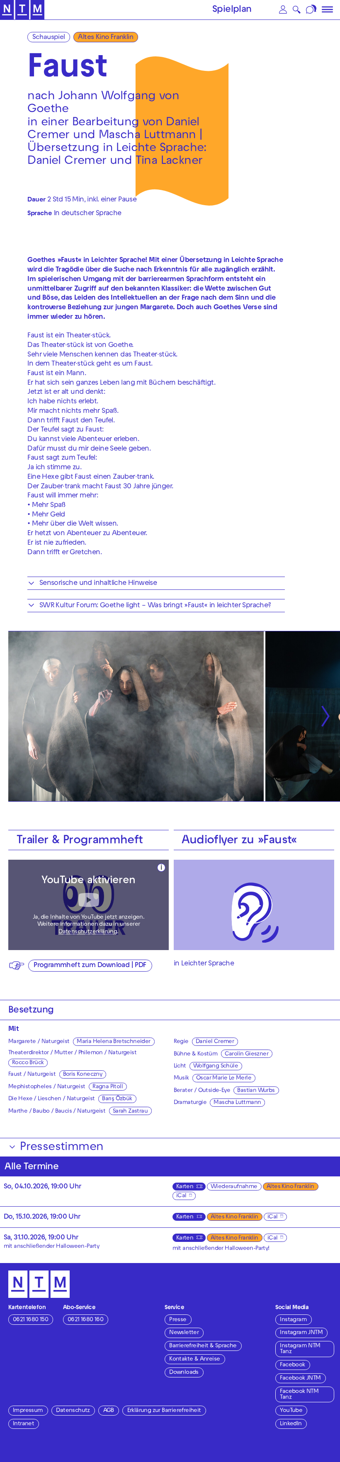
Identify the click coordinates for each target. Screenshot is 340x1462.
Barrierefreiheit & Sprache (202, 1346)
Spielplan (232, 10)
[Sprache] (311, 9)
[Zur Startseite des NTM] (22, 10)
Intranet (23, 1424)
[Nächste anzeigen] (325, 716)
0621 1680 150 (30, 1320)
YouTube (291, 1411)
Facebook (292, 1365)
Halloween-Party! (247, 1248)
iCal (181, 1196)
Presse (177, 1320)
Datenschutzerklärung (87, 932)
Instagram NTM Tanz (300, 1349)
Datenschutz (73, 1411)
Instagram (293, 1320)
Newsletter (184, 1333)
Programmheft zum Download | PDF (90, 966)
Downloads (184, 1372)
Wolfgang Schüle (215, 1066)
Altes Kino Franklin (105, 37)
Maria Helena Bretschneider (113, 1042)
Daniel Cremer (215, 1042)
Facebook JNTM (300, 1378)
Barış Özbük (117, 1099)
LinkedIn (290, 1424)
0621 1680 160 (85, 1320)
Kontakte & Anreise (194, 1359)
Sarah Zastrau (130, 1111)
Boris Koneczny (82, 1074)
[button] (283, 9)
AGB (108, 1411)
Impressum (28, 1411)
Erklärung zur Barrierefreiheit (164, 1411)
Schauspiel (48, 37)
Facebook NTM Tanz (299, 1394)
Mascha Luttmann (237, 1103)
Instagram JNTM (301, 1333)
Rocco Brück (28, 1063)
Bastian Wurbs (255, 1090)
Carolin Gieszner (246, 1054)
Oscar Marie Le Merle (223, 1078)
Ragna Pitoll (107, 1087)
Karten (184, 1187)
